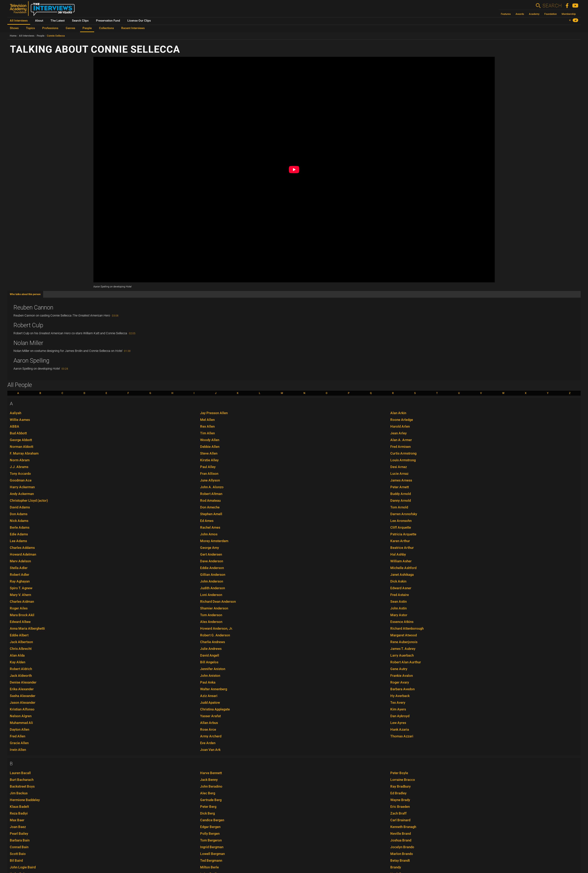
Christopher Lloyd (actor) (29, 500)
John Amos (208, 534)
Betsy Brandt (400, 860)
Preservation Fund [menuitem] (108, 20)
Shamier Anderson (214, 608)
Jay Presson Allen (214, 413)
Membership (569, 14)
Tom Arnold (399, 507)
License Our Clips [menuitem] (139, 20)
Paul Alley (208, 467)
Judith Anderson (212, 588)
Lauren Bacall (20, 773)
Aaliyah (15, 413)
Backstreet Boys (22, 786)
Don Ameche (210, 507)
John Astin (398, 608)
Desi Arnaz (398, 467)
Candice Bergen (212, 820)
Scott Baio (18, 854)
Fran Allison (209, 474)
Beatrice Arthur (402, 548)
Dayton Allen (19, 729)
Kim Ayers (398, 709)
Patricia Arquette (403, 534)
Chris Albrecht (21, 649)
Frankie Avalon (401, 676)
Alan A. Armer (401, 440)
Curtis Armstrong (403, 453)
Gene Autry (398, 669)
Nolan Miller (28, 343)
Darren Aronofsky (403, 514)
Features (506, 14)
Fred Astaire (399, 595)
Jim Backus (19, 793)
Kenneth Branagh (403, 827)
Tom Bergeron (211, 840)
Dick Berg (207, 813)
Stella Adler (19, 568)
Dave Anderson (211, 561)
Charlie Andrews (212, 642)
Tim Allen (207, 433)
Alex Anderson (211, 622)
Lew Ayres (398, 723)
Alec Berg (207, 793)
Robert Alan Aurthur (405, 662)
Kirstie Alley (209, 460)
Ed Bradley (398, 793)
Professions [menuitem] (50, 28)
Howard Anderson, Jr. (216, 628)
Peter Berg (208, 807)
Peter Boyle (399, 773)
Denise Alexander (23, 682)
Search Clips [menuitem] (80, 20)
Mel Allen (207, 420)
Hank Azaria (399, 729)
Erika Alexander (22, 689)
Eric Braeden (400, 807)
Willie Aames (20, 420)
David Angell (209, 655)
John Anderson (211, 581)
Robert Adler (19, 575)
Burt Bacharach (22, 780)
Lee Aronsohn (401, 521)
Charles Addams (22, 548)
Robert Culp (28, 325)
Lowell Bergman (212, 854)
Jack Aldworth (21, 676)
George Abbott (21, 440)
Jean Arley (398, 433)
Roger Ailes (19, 608)
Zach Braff (398, 813)
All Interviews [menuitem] (19, 20)
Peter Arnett (399, 487)
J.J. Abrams (19, 467)
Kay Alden (17, 662)
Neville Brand (400, 834)
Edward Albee (20, 622)
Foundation (550, 14)
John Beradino (211, 786)
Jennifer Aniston (212, 669)
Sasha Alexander (22, 696)
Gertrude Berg (211, 800)
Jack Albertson (21, 642)
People (40, 35)
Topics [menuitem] (30, 28)
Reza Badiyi (19, 813)
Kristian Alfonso (22, 709)
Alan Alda (17, 655)
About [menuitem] (39, 20)
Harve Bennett (211, 773)
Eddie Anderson (212, 568)
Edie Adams (19, 534)
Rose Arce (208, 729)
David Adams (20, 507)
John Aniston (210, 676)
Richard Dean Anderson (218, 601)
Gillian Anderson (212, 575)
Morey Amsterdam (214, 541)
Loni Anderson (211, 595)
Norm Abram (20, 460)
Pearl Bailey (19, 834)
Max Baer (17, 820)
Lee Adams (18, 541)
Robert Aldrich (21, 669)
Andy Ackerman (22, 494)
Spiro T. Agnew (21, 588)
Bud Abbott (18, 433)
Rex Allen (207, 426)
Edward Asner (400, 588)
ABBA (14, 426)
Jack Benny (209, 780)
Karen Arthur (400, 541)
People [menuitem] (87, 28)
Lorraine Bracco (402, 780)
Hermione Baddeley (25, 800)
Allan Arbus (209, 723)
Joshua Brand (400, 840)
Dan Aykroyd (399, 716)
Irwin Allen (18, 750)
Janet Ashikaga (402, 575)
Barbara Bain (20, 840)
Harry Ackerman (22, 487)
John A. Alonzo (212, 487)
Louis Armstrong (403, 460)
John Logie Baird (23, 867)
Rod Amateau (210, 500)
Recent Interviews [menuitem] (133, 28)
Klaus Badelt (19, 807)
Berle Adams (19, 527)
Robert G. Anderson (215, 635)
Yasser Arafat (210, 716)
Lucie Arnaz (399, 474)
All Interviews (26, 35)
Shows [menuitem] (14, 28)
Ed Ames (206, 521)
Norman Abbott (21, 447)
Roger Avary (399, 682)
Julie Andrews (211, 649)
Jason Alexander (22, 702)
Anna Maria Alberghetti (27, 628)
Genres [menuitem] (70, 28)
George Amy (209, 548)
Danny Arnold (400, 500)
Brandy (395, 867)
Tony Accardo (20, 474)
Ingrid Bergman (211, 847)
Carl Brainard (400, 820)
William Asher (401, 561)
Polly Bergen (210, 834)
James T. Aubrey (402, 649)
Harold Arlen (400, 426)
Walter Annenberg (213, 689)
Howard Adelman (23, 554)
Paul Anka (207, 682)
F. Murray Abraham (24, 453)
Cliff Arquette (400, 527)
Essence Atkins (401, 622)
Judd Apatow (210, 702)
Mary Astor (398, 615)
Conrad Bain (19, 847)
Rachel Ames (210, 527)
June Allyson (210, 480)
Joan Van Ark (210, 750)
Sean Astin (398, 601)
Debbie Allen (209, 447)
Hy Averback (400, 696)
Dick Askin (398, 581)
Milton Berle (209, 867)
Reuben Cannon (33, 307)
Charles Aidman (22, 601)
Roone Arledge (401, 420)
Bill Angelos (209, 662)
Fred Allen (17, 736)
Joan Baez (18, 827)
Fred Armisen (400, 447)
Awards (520, 14)
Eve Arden (207, 743)
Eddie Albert (19, 635)
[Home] (43, 9)
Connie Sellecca (56, 35)
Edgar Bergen (210, 827)
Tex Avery (397, 702)
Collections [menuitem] (106, 28)
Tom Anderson (211, 615)
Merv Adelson (20, 561)
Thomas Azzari (401, 736)
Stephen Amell (211, 514)
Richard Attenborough (407, 628)
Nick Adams (19, 521)
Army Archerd (210, 736)
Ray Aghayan (20, 581)
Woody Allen (209, 440)
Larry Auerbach (402, 655)
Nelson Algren (21, 716)
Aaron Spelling (31, 360)
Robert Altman (211, 494)
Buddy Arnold (400, 494)
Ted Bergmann (211, 860)
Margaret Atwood (403, 635)
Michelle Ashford (403, 568)
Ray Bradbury (400, 786)
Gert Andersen (211, 554)
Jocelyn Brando (402, 847)
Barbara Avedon (402, 689)
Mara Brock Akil (22, 615)
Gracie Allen (19, 743)
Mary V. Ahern (20, 595)
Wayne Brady (400, 800)
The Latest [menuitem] (58, 20)
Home (13, 35)
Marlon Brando (401, 854)
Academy (534, 14)
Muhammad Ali (21, 723)
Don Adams (18, 514)
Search (552, 6)
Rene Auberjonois (403, 642)
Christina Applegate (215, 709)
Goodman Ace (21, 480)
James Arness (401, 480)
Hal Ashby (398, 554)
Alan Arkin (398, 413)
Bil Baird (16, 860)
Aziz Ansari (208, 696)
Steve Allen (208, 453)
